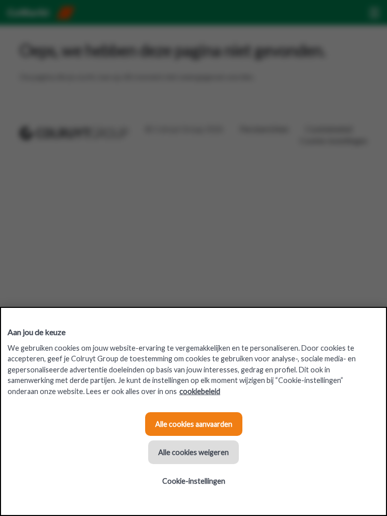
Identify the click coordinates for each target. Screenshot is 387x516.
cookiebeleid (199, 391)
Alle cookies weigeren (193, 452)
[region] (193, 411)
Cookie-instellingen (193, 481)
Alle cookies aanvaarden (193, 424)
